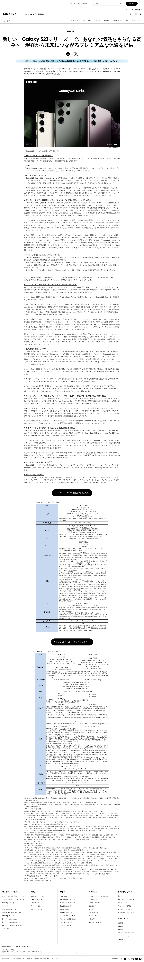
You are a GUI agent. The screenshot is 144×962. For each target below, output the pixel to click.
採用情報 (120, 929)
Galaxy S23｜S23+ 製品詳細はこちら (72, 642)
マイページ (92, 909)
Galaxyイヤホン (36, 906)
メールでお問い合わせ (67, 916)
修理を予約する (64, 909)
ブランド (135, 21)
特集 (127, 21)
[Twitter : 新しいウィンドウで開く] (128, 959)
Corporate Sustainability (125, 912)
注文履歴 (91, 906)
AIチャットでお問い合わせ (68, 919)
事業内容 (120, 926)
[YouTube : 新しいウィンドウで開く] (136, 959)
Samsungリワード (94, 899)
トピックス (6, 21)
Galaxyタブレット (36, 899)
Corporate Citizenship (124, 909)
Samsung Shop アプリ (9, 916)
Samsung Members (94, 902)
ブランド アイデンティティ (126, 932)
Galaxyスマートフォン (38, 896)
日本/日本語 (5, 958)
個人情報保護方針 (19, 958)
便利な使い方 (117, 21)
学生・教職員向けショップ (10, 909)
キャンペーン (74, 21)
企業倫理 (120, 939)
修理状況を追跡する (66, 912)
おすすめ (106, 21)
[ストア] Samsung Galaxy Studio (12, 925)
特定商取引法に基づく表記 (42, 958)
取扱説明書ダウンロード (67, 899)
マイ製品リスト (93, 912)
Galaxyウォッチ (36, 902)
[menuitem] (28, 14)
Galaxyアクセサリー (37, 909)
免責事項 (29, 958)
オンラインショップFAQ (67, 902)
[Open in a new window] (68, 54)
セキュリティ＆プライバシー (126, 899)
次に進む (131, 3)
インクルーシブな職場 (124, 906)
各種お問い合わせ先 (66, 922)
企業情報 (120, 923)
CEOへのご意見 (65, 925)
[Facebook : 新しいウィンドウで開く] (125, 959)
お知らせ (97, 21)
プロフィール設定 (94, 922)
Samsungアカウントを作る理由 (98, 896)
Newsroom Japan (123, 936)
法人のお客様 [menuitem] (136, 10)
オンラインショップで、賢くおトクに (13, 899)
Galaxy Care (5, 906)
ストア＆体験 (86, 21)
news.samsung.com (66, 482)
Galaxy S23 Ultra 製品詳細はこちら (72, 493)
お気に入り (92, 919)
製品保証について (65, 906)
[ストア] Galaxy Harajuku (9, 919)
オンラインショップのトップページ (13, 896)
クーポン (91, 916)
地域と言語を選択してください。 (80, 3)
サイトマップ (56, 958)
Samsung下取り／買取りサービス (12, 912)
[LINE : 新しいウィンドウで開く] (140, 959)
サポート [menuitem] (127, 10)
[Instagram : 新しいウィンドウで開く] (132, 959)
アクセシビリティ (123, 902)
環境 (119, 896)
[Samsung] (9, 14)
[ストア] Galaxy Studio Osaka (11, 922)
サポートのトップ (65, 896)
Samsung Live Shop (8, 902)
